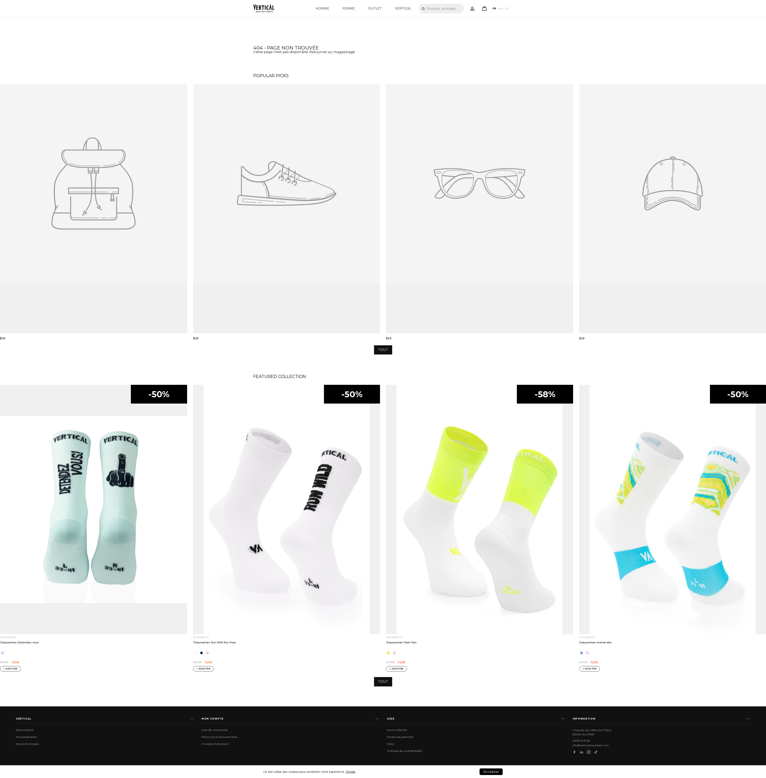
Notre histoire (25, 730)
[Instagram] (588, 752)
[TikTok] (596, 752)
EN (500, 8)
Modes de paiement (400, 737)
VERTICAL (403, 8)
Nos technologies (27, 743)
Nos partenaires (26, 737)
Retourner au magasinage (332, 52)
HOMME (322, 8)
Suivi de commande (214, 730)
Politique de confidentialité (404, 750)
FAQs (390, 743)
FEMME (349, 8)
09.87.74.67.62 (581, 740)
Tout (383, 350)
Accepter (491, 772)
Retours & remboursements (219, 737)
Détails (350, 772)
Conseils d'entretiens (215, 743)
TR (507, 8)
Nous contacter (397, 730)
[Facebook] (574, 752)
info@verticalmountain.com (591, 745)
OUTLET (375, 8)
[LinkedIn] (581, 752)
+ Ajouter (10, 668)
